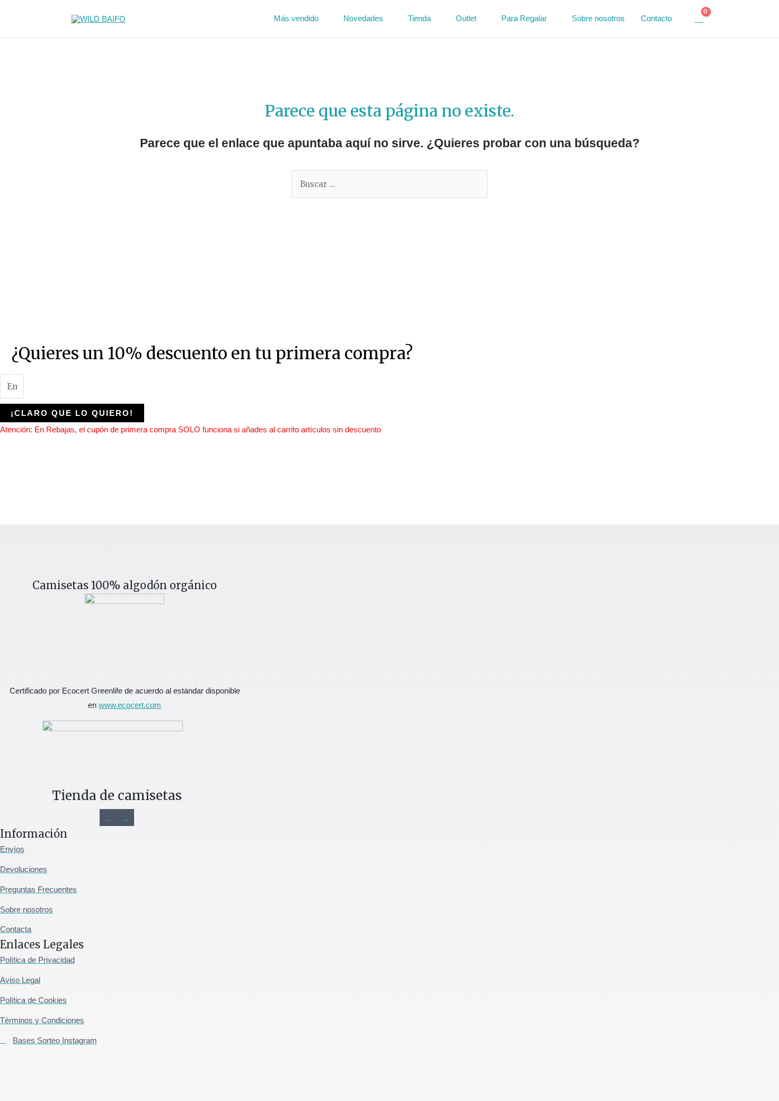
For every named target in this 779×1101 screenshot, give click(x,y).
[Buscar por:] (389, 184)
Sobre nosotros (598, 18)
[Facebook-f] (126, 818)
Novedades (363, 18)
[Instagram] (108, 818)
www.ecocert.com (130, 704)
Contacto (656, 18)
